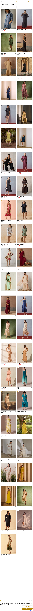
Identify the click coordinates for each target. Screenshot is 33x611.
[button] (1, 1)
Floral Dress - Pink (3, 387)
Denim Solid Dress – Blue (4, 29)
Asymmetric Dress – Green (4, 53)
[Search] (28, 2)
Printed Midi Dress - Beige (20, 339)
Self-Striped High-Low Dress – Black (6, 530)
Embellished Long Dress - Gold (5, 77)
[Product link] (8, 19)
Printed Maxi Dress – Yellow (5, 435)
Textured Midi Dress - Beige (21, 530)
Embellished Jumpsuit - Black (21, 53)
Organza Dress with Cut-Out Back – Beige (7, 411)
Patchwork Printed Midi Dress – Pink (6, 220)
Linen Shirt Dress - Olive (20, 244)
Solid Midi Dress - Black (4, 196)
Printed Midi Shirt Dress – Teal (21, 411)
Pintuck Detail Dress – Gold (21, 506)
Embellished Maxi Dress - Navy (5, 101)
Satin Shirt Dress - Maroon (21, 172)
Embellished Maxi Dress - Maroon (5, 315)
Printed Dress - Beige (4, 363)
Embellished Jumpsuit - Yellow (5, 506)
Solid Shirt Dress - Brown (20, 196)
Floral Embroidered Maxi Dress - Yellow (22, 435)
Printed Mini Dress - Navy (20, 148)
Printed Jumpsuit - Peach (20, 363)
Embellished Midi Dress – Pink (21, 101)
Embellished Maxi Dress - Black (21, 77)
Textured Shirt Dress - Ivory (5, 459)
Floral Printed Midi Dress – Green (5, 554)
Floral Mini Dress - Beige (4, 268)
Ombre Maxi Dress (19, 387)
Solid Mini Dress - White (4, 244)
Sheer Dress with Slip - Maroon (21, 268)
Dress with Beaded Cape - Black (21, 29)
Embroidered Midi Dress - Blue (21, 315)
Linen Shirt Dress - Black (20, 220)
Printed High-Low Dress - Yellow (5, 148)
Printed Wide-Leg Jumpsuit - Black (6, 172)
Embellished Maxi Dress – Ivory (5, 339)
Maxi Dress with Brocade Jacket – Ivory (22, 459)
